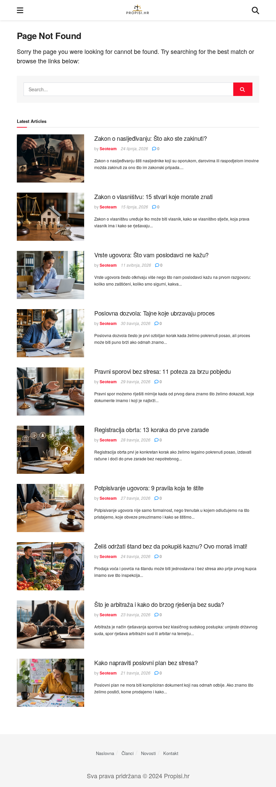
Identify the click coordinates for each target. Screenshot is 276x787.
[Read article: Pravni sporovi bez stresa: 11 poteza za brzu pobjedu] (50, 391)
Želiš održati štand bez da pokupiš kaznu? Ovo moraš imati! (170, 546)
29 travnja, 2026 (135, 381)
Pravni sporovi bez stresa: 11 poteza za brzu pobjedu (162, 371)
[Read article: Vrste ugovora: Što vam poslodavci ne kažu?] (50, 275)
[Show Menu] (20, 10)
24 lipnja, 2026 (134, 148)
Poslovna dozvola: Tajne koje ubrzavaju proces (154, 312)
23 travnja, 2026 (135, 614)
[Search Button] (255, 10)
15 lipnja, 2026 (134, 206)
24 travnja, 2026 (135, 556)
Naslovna (105, 753)
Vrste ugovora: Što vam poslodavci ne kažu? (151, 254)
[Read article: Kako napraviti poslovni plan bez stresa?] (50, 683)
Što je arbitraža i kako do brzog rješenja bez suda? (159, 604)
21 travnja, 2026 (135, 673)
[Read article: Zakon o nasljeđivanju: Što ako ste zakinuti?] (50, 158)
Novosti (148, 753)
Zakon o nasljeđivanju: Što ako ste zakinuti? (150, 138)
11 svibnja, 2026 (136, 265)
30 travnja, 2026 (135, 323)
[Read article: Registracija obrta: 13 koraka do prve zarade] (50, 450)
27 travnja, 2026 (135, 498)
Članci (128, 753)
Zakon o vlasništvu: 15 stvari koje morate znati (153, 196)
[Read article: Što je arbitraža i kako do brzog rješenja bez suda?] (50, 624)
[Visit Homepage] (137, 10)
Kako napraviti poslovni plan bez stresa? (146, 662)
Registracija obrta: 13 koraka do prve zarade (151, 429)
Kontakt (170, 753)
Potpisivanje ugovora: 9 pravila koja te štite (149, 487)
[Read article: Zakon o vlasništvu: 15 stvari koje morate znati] (50, 217)
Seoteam (108, 148)
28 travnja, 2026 (135, 439)
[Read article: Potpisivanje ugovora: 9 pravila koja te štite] (50, 508)
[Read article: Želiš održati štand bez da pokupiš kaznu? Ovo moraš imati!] (50, 566)
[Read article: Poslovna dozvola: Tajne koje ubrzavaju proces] (50, 333)
